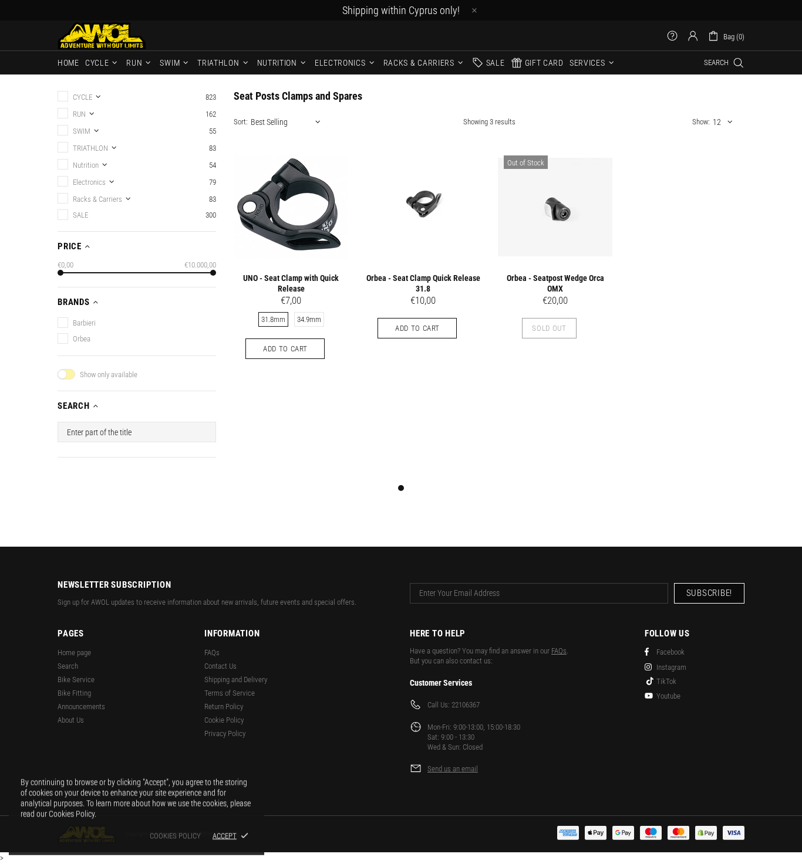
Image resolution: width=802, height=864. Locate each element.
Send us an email (452, 768)
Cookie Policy (224, 720)
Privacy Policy (224, 733)
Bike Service (76, 679)
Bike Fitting (74, 693)
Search (68, 666)
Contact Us (220, 666)
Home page (74, 652)
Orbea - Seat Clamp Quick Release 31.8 (423, 283)
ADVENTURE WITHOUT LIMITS (102, 35)
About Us (71, 720)
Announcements (81, 706)
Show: (701, 121)
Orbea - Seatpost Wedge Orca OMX (555, 283)
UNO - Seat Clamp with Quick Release (291, 283)
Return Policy (223, 706)
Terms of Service (229, 693)
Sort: (241, 121)
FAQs (212, 652)
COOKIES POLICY (175, 835)
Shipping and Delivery (235, 679)
